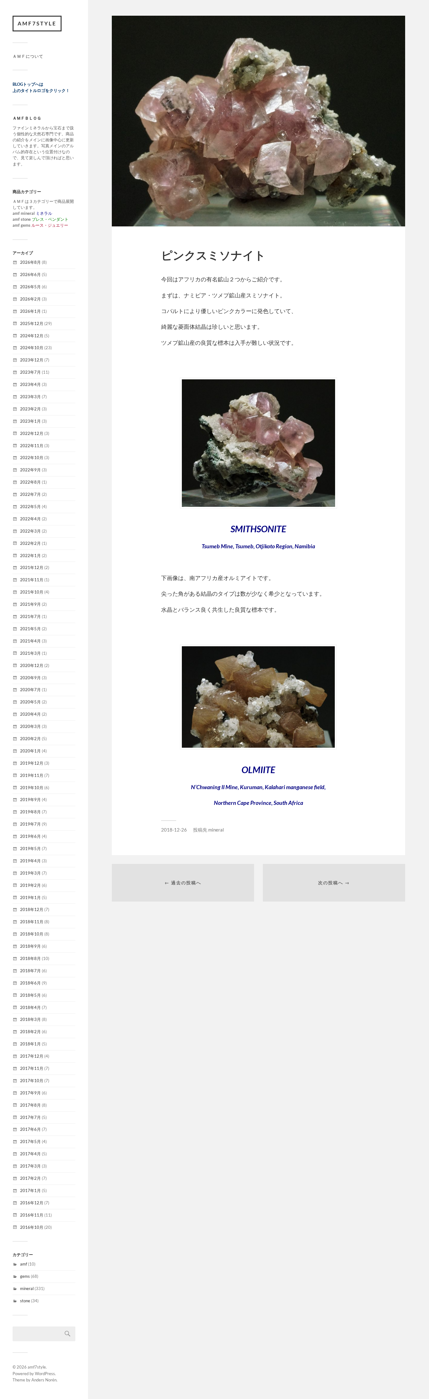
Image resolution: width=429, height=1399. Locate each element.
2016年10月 (31, 1227)
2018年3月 (30, 1019)
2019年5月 (30, 848)
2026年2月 (30, 298)
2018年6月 (30, 982)
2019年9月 (30, 799)
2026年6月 (30, 274)
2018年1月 (30, 1043)
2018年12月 (31, 909)
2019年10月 (31, 787)
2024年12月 (31, 335)
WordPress (45, 1373)
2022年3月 (30, 531)
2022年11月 (31, 445)
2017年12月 (31, 1056)
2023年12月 (31, 359)
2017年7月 (30, 1117)
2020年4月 (30, 714)
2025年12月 (31, 323)
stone (25, 1300)
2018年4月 (30, 1007)
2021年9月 (30, 604)
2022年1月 (30, 555)
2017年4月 (30, 1153)
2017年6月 (30, 1129)
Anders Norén (44, 1379)
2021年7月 (30, 616)
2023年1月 (30, 421)
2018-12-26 (174, 829)
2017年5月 (30, 1141)
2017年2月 (30, 1178)
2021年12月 (31, 567)
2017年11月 (31, 1068)
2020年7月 (30, 689)
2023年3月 (30, 396)
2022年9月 (30, 469)
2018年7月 (30, 970)
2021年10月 (31, 591)
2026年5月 (30, 286)
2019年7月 (30, 824)
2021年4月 (30, 640)
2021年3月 (30, 653)
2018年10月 (31, 933)
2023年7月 (30, 372)
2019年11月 (31, 775)
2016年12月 (31, 1202)
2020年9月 (30, 677)
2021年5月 (30, 628)
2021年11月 (31, 579)
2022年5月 (30, 506)
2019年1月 (30, 897)
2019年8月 (30, 811)
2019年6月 (30, 836)
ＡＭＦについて (28, 56)
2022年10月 (31, 457)
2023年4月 (30, 384)
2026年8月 (30, 262)
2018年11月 (31, 921)
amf (23, 1263)
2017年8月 (30, 1105)
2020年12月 (31, 665)
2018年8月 (30, 958)
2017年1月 (30, 1190)
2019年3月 (30, 873)
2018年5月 (30, 995)
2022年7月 (30, 494)
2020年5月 (30, 701)
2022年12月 (31, 433)
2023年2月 (30, 408)
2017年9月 (30, 1092)
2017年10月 (31, 1080)
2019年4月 (30, 860)
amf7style (37, 23)
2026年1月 (30, 311)
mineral (27, 1288)
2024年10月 (31, 347)
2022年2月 (30, 543)
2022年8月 (30, 482)
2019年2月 (30, 885)
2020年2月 (30, 738)
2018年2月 (30, 1031)
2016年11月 (31, 1214)
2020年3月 (30, 726)
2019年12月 (31, 763)
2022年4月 (30, 518)
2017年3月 (30, 1166)
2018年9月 (30, 946)
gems (25, 1276)
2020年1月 (30, 750)
